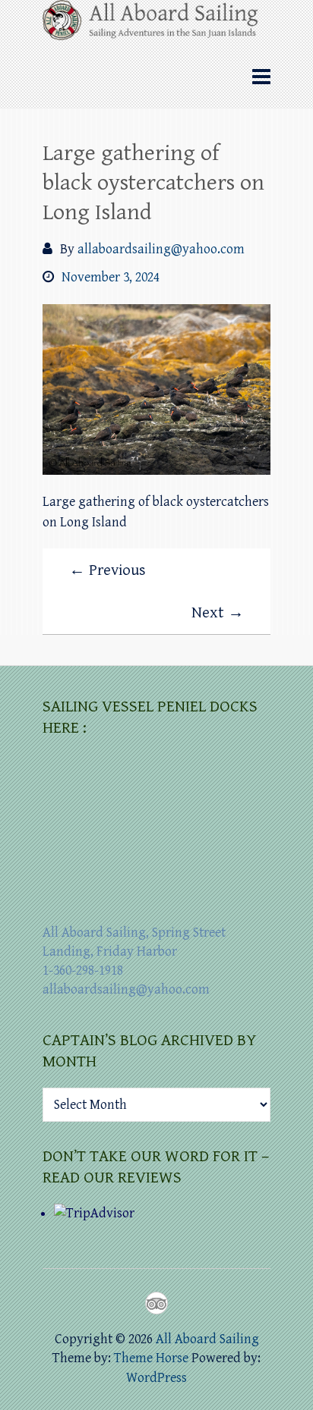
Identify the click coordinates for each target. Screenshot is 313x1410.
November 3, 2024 (111, 277)
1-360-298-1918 (83, 970)
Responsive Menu (261, 77)
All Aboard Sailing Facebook (129, 1303)
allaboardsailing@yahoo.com (161, 249)
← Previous (107, 570)
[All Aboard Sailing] (156, 25)
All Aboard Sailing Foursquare (156, 1303)
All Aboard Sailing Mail (183, 1303)
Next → (217, 613)
